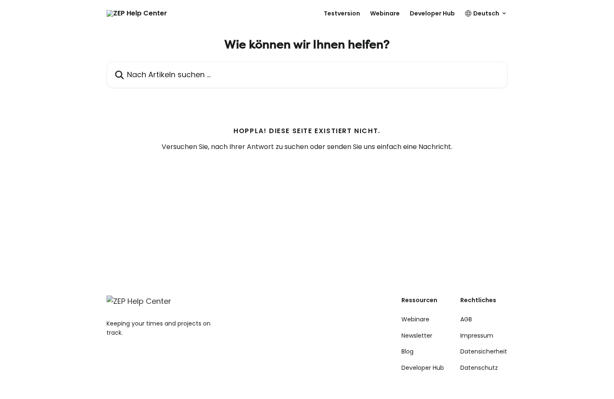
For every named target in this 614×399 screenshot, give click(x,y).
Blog (407, 351)
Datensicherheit (483, 351)
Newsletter (416, 335)
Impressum (476, 335)
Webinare (385, 13)
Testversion (342, 13)
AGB (466, 319)
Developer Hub (432, 13)
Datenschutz (479, 368)
